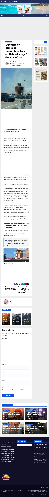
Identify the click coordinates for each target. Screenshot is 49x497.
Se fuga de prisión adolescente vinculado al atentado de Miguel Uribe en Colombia (22, 289)
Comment (5, 338)
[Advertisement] (24, 27)
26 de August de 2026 (9, 416)
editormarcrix (5, 322)
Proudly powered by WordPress (7, 490)
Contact (46, 487)
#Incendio (12, 65)
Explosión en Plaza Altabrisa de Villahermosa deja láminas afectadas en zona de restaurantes (38, 491)
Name (4, 364)
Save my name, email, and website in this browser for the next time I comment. (16, 390)
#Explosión (21, 63)
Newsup (19, 490)
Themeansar (3, 491)
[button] (44, 15)
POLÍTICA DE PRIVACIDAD (37, 494)
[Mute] (25, 261)
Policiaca (34, 410)
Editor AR (14, 61)
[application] (16, 255)
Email (4, 372)
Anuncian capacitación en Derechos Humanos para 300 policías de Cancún (40, 461)
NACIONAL (29, 410)
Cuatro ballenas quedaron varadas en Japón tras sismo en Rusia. (10, 288)
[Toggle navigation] (23, 15)
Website (4, 380)
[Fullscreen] (27, 261)
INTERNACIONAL (6, 410)
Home (42, 487)
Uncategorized (7, 424)
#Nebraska (18, 65)
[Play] (5, 261)
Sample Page (45, 494)
